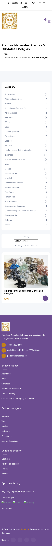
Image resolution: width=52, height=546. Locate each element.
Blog (4, 378)
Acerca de (6, 374)
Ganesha (26, 145)
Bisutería (26, 117)
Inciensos (26, 155)
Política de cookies (10, 464)
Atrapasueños (26, 113)
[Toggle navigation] (49, 21)
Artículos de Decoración (26, 108)
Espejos (26, 141)
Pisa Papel (26, 192)
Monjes (26, 169)
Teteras (26, 220)
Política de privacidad (11, 388)
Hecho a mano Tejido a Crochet (26, 150)
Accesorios (26, 94)
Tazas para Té (26, 215)
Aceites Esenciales (26, 99)
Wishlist (5, 473)
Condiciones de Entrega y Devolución (18, 398)
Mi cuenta (6, 459)
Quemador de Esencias (26, 206)
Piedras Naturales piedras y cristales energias (23, 292)
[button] (25, 7)
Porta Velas (26, 197)
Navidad (26, 178)
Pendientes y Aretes (26, 183)
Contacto (6, 384)
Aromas (26, 103)
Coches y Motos (26, 131)
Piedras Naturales (26, 187)
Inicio (6, 54)
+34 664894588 (38, 3)
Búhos (26, 122)
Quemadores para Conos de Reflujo (26, 210)
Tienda (5, 469)
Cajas (26, 127)
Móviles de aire (26, 173)
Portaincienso (26, 201)
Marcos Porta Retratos (26, 159)
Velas (26, 225)
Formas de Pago (9, 393)
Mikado (26, 164)
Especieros (26, 136)
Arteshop (25, 529)
